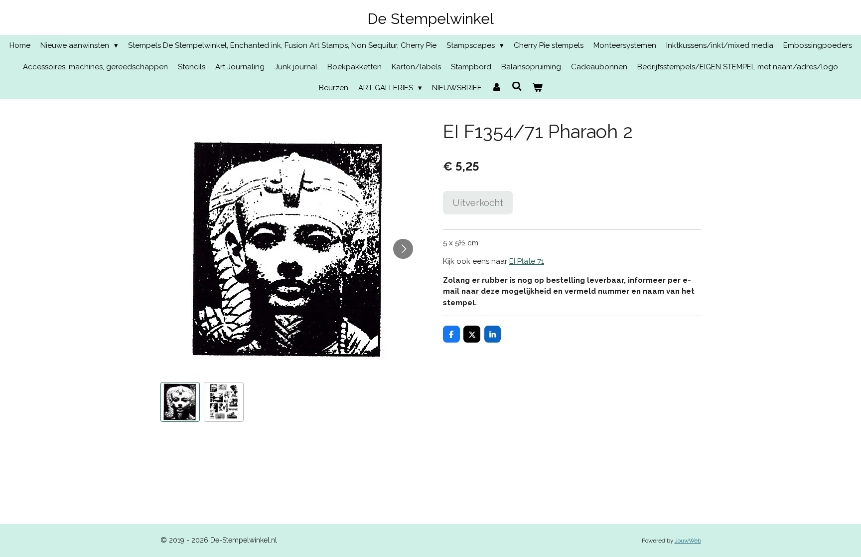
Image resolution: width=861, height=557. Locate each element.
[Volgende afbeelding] (403, 249)
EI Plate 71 (526, 261)
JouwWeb (688, 540)
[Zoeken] (517, 86)
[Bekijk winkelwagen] (537, 88)
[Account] (496, 88)
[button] (180, 402)
